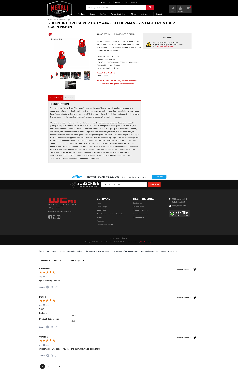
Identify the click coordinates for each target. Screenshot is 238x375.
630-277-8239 (54, 208)
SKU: (99, 34)
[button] (120, 7)
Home (50, 20)
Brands (92, 14)
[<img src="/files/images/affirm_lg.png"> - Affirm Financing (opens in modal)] (119, 177)
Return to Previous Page (62, 20)
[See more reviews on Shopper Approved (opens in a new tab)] (56, 287)
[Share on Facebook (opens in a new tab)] (47, 287)
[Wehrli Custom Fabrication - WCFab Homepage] (59, 9)
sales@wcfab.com (179, 206)
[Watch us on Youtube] (54, 217)
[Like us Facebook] (50, 217)
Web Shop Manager (146, 242)
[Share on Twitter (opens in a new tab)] (52, 287)
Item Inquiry (167, 37)
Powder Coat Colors (118, 14)
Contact (158, 14)
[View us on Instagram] (58, 217)
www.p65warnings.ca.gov (165, 46)
